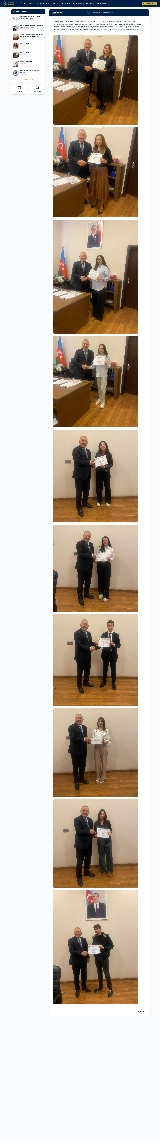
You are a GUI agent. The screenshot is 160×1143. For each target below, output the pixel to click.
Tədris (54, 3)
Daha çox (27, 79)
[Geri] (88, 12)
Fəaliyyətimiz (77, 3)
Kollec (30, 3)
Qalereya (89, 3)
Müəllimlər (64, 3)
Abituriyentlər (42, 3)
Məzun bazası (101, 3)
